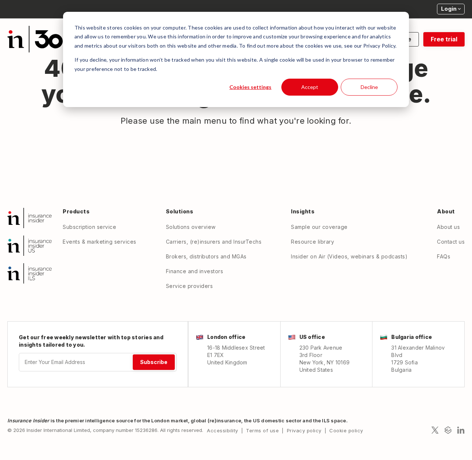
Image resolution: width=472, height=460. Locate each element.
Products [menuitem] (76, 211)
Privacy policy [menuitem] (304, 430)
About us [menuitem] (448, 227)
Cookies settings (250, 87)
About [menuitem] (446, 211)
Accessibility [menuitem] (222, 430)
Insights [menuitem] (303, 211)
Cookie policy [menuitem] (346, 430)
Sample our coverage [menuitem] (319, 227)
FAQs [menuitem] (443, 256)
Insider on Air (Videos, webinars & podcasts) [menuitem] (349, 256)
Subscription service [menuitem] (89, 227)
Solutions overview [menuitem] (191, 227)
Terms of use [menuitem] (262, 430)
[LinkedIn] (461, 430)
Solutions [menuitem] (180, 211)
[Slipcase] (448, 430)
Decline (369, 87)
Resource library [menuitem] (312, 241)
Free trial (444, 39)
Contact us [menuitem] (451, 241)
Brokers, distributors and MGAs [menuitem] (206, 256)
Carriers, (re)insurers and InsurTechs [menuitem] (214, 241)
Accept (309, 87)
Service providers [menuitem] (189, 286)
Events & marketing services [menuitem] (99, 241)
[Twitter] (435, 430)
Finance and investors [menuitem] (194, 271)
